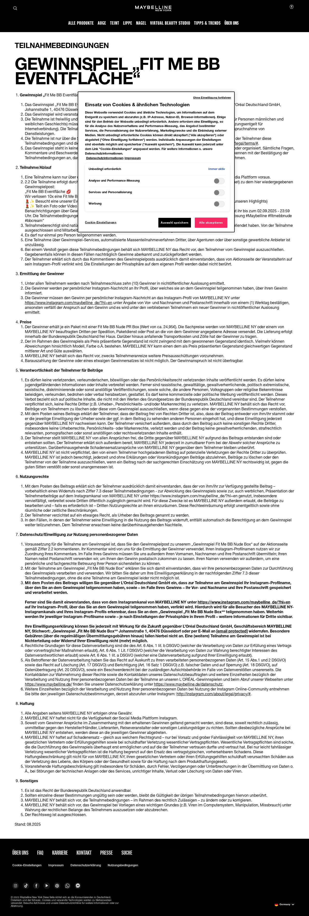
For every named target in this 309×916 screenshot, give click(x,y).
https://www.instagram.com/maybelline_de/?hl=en (68, 302)
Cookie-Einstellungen (27, 865)
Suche (126, 852)
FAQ (40, 852)
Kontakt (84, 852)
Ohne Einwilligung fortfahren (212, 97)
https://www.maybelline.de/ (48, 684)
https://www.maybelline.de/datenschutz (188, 684)
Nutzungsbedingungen (123, 865)
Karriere (60, 852)
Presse (106, 852)
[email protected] (232, 631)
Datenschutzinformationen (104, 158)
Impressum (56, 865)
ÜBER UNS (20, 852)
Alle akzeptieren (211, 222)
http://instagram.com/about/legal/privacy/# (213, 693)
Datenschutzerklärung (85, 865)
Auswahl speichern (175, 222)
